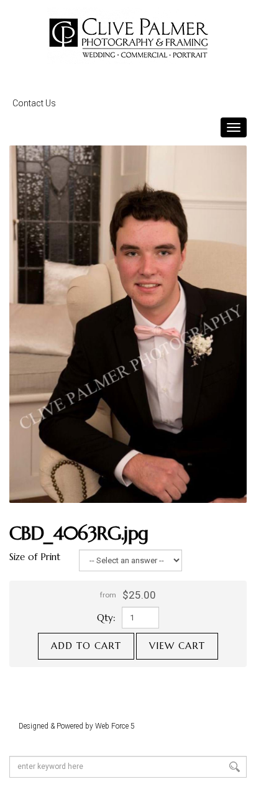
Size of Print (34, 557)
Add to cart (86, 645)
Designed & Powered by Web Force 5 (77, 726)
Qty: (106, 618)
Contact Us (34, 103)
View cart (177, 645)
